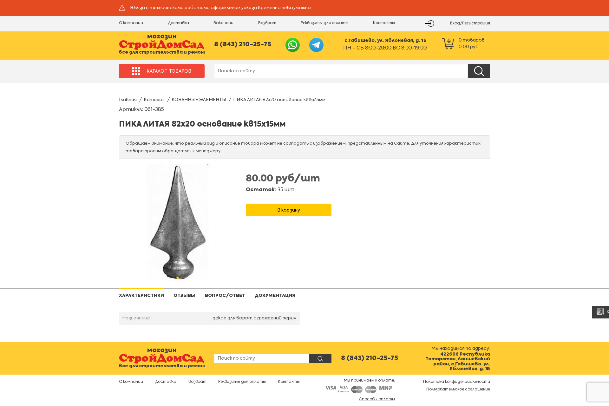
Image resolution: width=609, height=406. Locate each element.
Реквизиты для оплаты (324, 23)
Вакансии (223, 23)
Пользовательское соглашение (458, 389)
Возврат (267, 23)
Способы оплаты (377, 399)
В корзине (288, 200)
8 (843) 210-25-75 (242, 45)
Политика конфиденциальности (456, 382)
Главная (128, 100)
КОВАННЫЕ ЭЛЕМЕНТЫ (199, 100)
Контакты (384, 23)
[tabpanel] (177, 222)
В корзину (288, 210)
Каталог (154, 100)
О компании (131, 23)
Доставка (178, 23)
